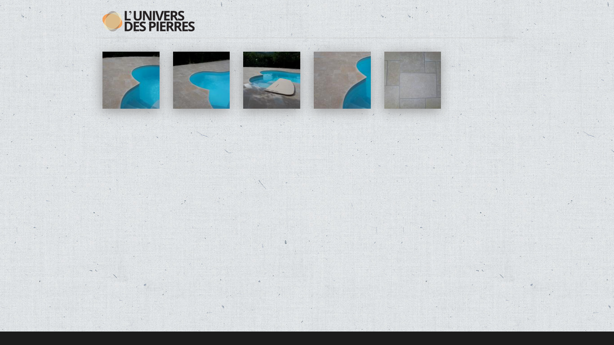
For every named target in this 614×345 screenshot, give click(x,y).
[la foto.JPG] (342, 106)
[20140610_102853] (271, 106)
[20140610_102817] (131, 106)
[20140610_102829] (201, 106)
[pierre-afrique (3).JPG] (412, 106)
